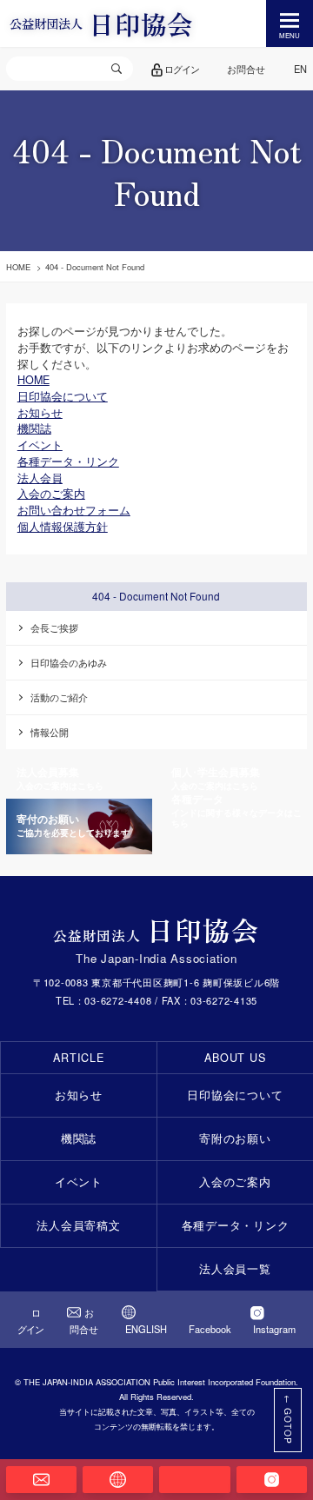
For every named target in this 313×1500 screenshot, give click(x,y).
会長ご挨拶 (54, 627)
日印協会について (235, 1095)
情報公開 (49, 732)
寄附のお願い (235, 1138)
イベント (79, 1182)
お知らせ (79, 1095)
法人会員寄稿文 (78, 1225)
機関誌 (79, 1138)
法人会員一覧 (235, 1269)
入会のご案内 (235, 1182)
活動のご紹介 (59, 697)
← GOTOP (288, 1419)
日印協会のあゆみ (68, 662)
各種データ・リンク (236, 1225)
